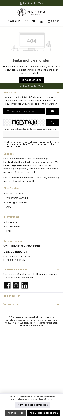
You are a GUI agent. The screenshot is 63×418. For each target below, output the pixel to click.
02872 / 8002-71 (15, 251)
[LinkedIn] (25, 285)
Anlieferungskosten (16, 320)
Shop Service (11, 188)
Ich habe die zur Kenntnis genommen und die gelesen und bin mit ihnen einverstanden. (32, 144)
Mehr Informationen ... (43, 399)
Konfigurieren (15, 413)
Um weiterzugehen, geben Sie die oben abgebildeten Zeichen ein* (31, 129)
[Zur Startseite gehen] (31, 12)
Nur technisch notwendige (33, 405)
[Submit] (52, 111)
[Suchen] (26, 21)
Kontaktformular (15, 193)
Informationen (12, 216)
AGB (28, 144)
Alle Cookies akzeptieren (44, 413)
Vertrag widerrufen (16, 202)
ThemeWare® (36, 325)
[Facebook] (7, 285)
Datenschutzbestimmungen (32, 142)
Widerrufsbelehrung (17, 198)
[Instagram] (16, 285)
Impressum (12, 222)
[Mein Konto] (41, 21)
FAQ (8, 231)
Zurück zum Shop (31, 80)
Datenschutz (13, 226)
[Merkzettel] (34, 21)
